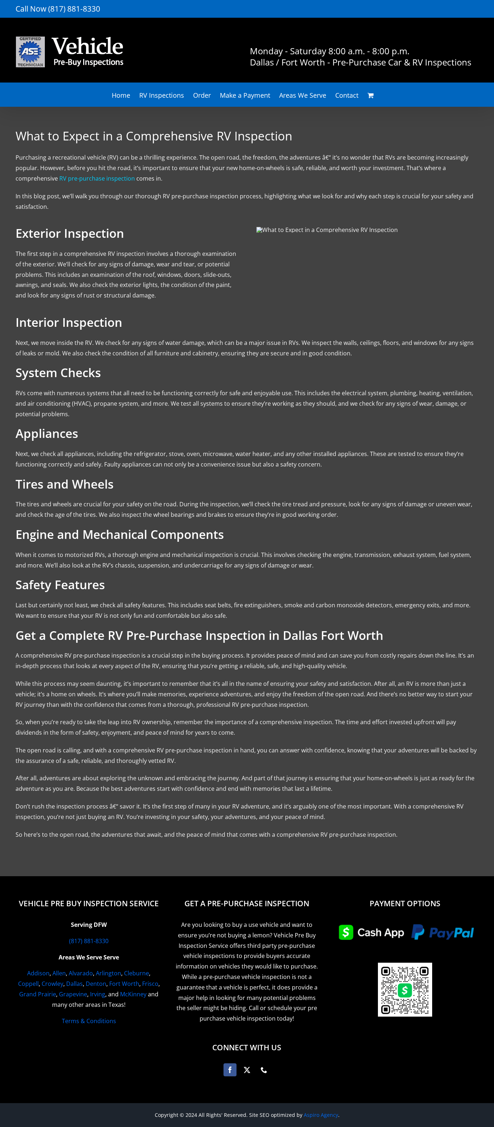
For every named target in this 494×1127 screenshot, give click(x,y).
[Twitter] (247, 1069)
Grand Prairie (37, 994)
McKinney (133, 994)
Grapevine (73, 994)
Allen (59, 973)
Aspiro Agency (321, 1114)
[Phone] (264, 1069)
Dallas (74, 984)
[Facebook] (230, 1069)
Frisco (150, 984)
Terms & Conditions (89, 1021)
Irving (97, 994)
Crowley (52, 984)
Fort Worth (124, 984)
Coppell (28, 984)
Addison (38, 973)
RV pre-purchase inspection (97, 178)
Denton (96, 984)
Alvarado (81, 973)
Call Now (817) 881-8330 (58, 9)
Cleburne (136, 973)
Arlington (108, 973)
